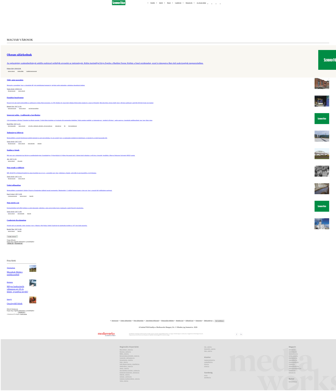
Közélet (152, 3)
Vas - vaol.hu (208, 347)
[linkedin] (241, 334)
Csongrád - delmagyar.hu (127, 358)
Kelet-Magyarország (12, 108)
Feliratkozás (21, 312)
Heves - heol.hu (124, 368)
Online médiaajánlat (125, 320)
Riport (169, 3)
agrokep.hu (207, 377)
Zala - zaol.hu (208, 351)
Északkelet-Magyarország (31, 71)
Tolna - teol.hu (124, 381)
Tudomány (40, 143)
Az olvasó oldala (201, 3)
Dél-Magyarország (11, 91)
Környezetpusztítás (12, 126)
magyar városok (11, 71)
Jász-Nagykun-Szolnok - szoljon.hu (130, 370)
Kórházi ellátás (20, 71)
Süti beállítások (219, 321)
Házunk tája (189, 3)
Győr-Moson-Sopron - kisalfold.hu (129, 364)
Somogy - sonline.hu (126, 377)
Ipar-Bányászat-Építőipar (33, 108)
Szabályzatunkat (23, 314)
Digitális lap (10, 243)
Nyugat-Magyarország (12, 196)
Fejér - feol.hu (124, 362)
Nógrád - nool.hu (125, 374)
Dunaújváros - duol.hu (126, 360)
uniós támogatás (31, 143)
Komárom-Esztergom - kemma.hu (129, 372)
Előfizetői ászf (189, 320)
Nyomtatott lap (18, 243)
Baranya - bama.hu (125, 352)
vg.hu (205, 375)
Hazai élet (31, 196)
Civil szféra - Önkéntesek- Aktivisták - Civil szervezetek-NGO (40, 126)
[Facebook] (218, 3)
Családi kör (178, 3)
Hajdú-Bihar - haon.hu (126, 366)
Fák (64, 126)
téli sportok (20, 161)
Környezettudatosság (72, 126)
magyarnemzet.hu (209, 360)
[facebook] (236, 334)
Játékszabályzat (208, 320)
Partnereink (199, 320)
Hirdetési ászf (179, 320)
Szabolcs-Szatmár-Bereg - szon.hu (130, 379)
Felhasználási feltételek (167, 320)
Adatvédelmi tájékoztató (152, 320)
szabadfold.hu (208, 362)
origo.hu (206, 366)
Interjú (161, 3)
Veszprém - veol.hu (209, 349)
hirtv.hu (206, 364)
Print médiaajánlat (138, 320)
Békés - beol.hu (124, 354)
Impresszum (115, 320)
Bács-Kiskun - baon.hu (126, 349)
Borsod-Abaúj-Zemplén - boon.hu (129, 356)
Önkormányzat (58, 126)
